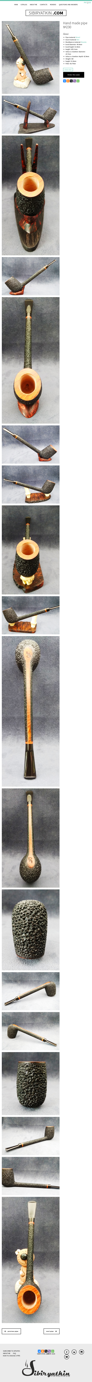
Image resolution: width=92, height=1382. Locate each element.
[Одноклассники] (67, 80)
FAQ (14, 1353)
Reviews (53, 4)
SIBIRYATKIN (46, 13)
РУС (85, 2)
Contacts (43, 4)
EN (89, 2)
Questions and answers (68, 4)
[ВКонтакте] (64, 80)
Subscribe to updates (11, 1351)
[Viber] (74, 80)
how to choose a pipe (11, 1356)
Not (78, 40)
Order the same (74, 75)
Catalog (24, 4)
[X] (71, 80)
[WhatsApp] (78, 80)
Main (16, 4)
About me (33, 4)
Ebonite (83, 42)
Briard (78, 37)
